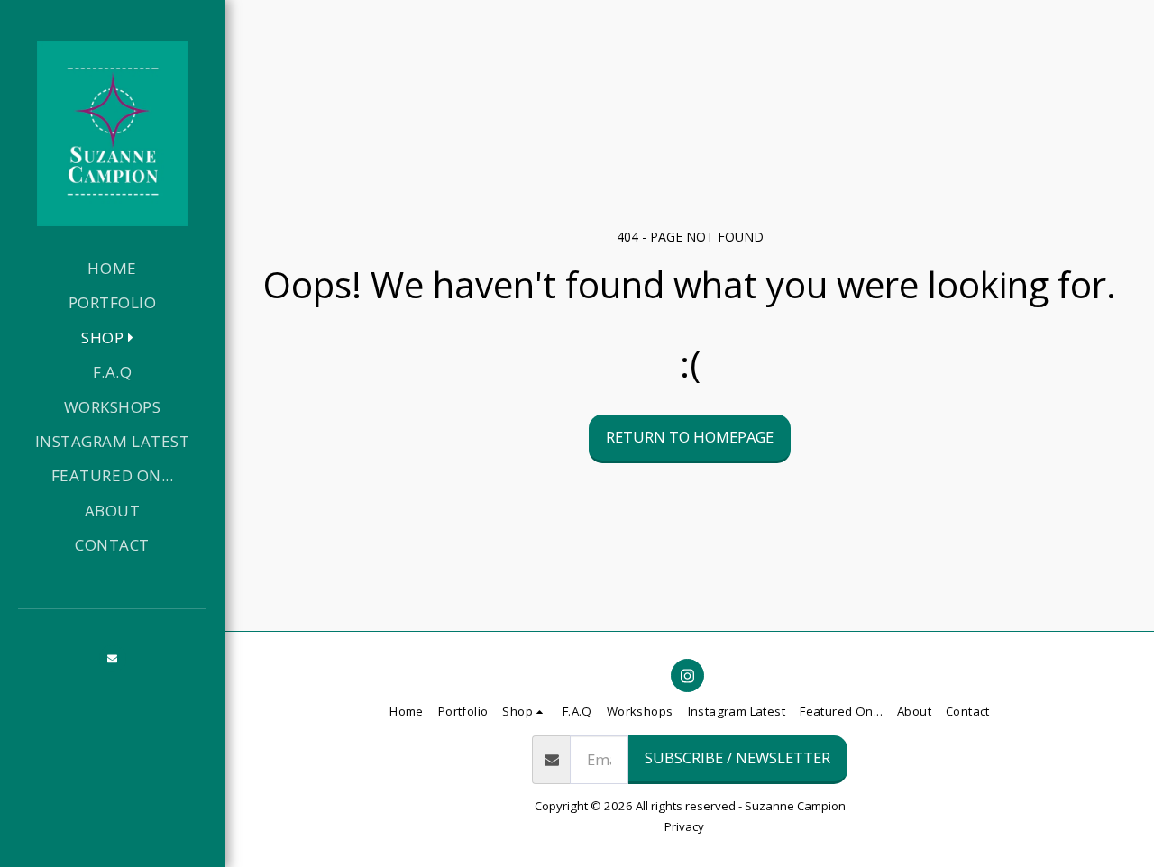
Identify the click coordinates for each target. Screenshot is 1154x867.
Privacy (684, 826)
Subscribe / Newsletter (737, 757)
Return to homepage (690, 436)
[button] (112, 658)
